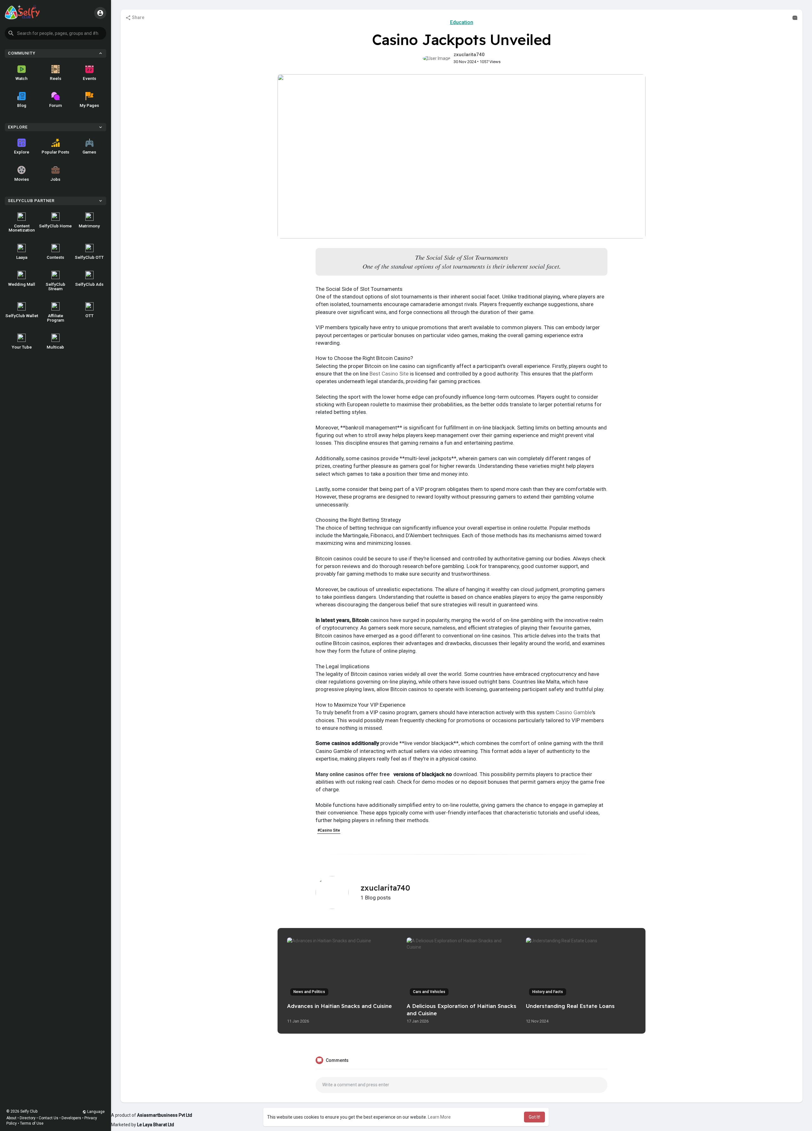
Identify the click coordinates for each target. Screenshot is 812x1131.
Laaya (21, 257)
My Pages (89, 105)
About (11, 1118)
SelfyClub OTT (89, 257)
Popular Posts (55, 151)
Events (89, 78)
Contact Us (48, 1118)
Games (89, 151)
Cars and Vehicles (429, 992)
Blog (21, 105)
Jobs (55, 179)
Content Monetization (22, 228)
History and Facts (547, 992)
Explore (21, 151)
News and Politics (309, 992)
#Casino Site (329, 830)
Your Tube (22, 347)
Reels (55, 78)
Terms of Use (31, 1123)
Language (95, 1111)
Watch (22, 78)
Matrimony (89, 225)
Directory (28, 1118)
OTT (89, 315)
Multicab (55, 347)
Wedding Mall (21, 284)
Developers (71, 1118)
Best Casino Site (389, 373)
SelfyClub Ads (89, 284)
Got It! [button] (534, 1117)
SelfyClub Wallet (21, 315)
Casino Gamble (574, 712)
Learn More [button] (439, 1117)
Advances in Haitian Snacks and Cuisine (339, 1006)
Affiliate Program (55, 318)
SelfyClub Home (55, 225)
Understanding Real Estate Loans (570, 1006)
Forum (55, 105)
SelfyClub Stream (55, 286)
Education (461, 22)
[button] (55, 33)
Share (137, 17)
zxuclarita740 (469, 54)
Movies (21, 179)
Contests (55, 257)
